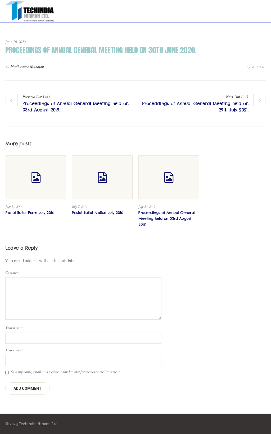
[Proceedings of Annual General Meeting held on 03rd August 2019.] (168, 177)
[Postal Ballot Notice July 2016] (102, 177)
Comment (12, 272)
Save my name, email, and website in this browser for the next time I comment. (65, 371)
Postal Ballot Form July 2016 (29, 212)
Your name (14, 327)
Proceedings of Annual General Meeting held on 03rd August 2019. (75, 107)
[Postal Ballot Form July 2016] (36, 177)
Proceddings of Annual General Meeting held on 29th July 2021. (195, 107)
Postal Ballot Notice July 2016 (97, 212)
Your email (14, 350)
